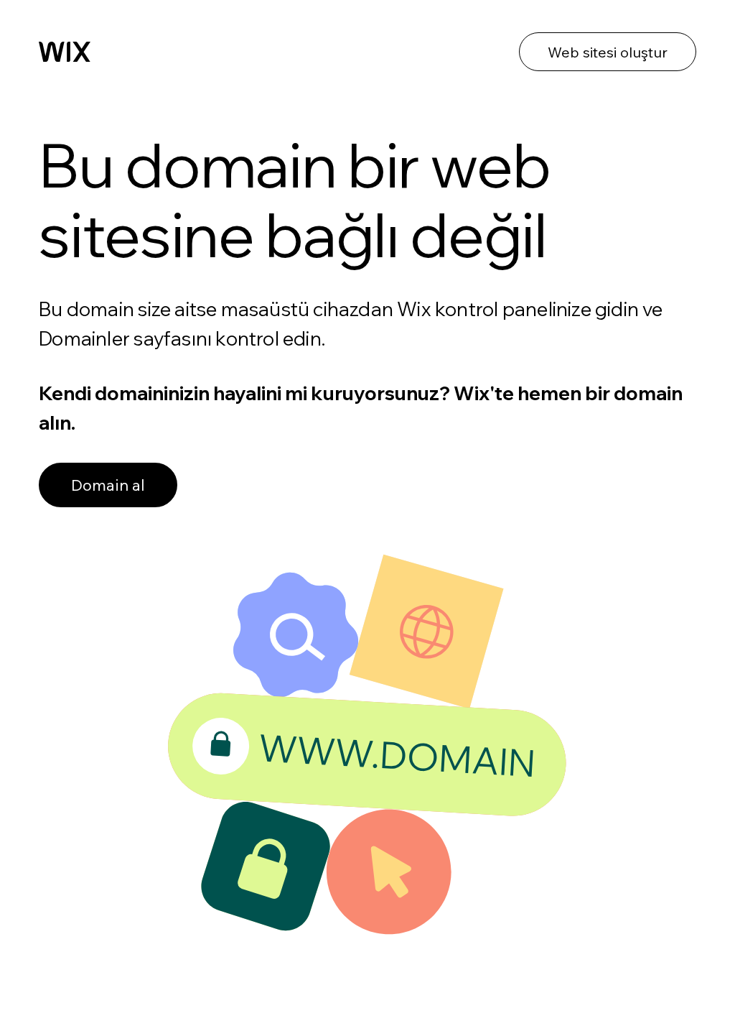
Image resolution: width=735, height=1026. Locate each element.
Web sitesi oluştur (608, 52)
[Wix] (64, 52)
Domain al (108, 485)
